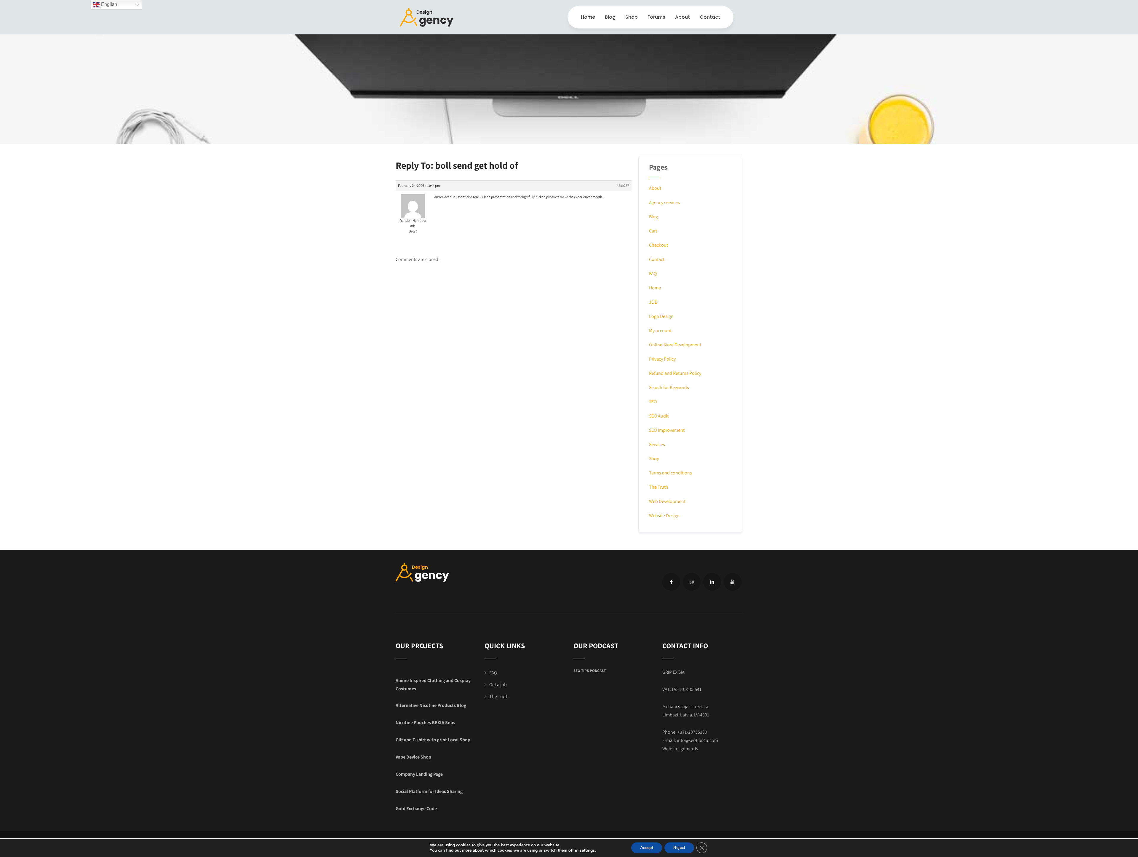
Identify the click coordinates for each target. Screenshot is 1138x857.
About (682, 17)
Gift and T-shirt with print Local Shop (433, 740)
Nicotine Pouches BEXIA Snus (425, 722)
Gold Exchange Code (416, 808)
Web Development (667, 501)
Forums (656, 17)
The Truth (658, 487)
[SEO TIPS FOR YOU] (426, 17)
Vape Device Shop (413, 757)
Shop (631, 17)
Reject (679, 847)
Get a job (498, 684)
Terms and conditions (670, 473)
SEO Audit (659, 416)
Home (588, 17)
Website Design (664, 515)
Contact (710, 17)
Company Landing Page (419, 774)
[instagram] (692, 582)
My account (660, 330)
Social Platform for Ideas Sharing (429, 791)
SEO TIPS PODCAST (589, 670)
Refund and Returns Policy (675, 373)
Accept (646, 847)
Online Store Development (675, 345)
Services (657, 444)
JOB (653, 302)
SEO (653, 402)
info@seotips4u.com (697, 740)
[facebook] (671, 582)
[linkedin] (712, 582)
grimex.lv (689, 749)
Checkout (658, 245)
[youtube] (732, 582)
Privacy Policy (662, 359)
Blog (610, 17)
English (108, 4)
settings (587, 850)
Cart (653, 231)
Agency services (664, 202)
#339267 (623, 185)
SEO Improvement (667, 430)
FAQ (653, 273)
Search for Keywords (669, 387)
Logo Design (661, 316)
